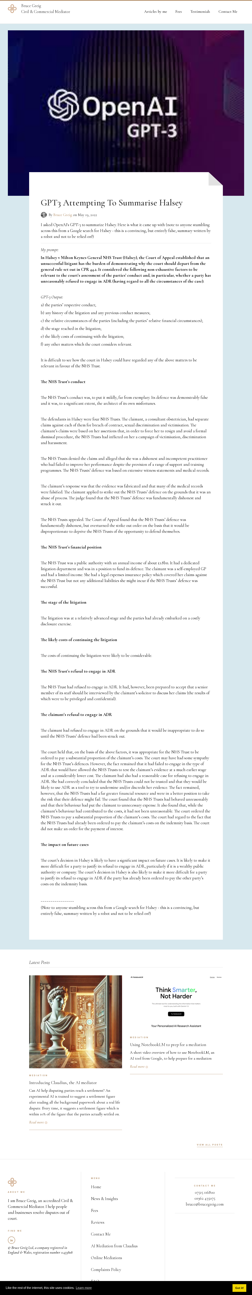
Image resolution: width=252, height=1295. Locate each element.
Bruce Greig (62, 215)
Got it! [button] (239, 1287)
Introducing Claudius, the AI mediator (63, 1082)
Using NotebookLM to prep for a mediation (168, 1044)
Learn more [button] (84, 1287)
